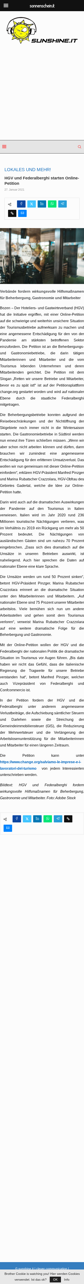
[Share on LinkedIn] (42, 204)
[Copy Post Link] (12, 213)
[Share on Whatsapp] (52, 204)
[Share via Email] (22, 213)
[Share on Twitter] (31, 204)
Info (66, 1279)
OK (55, 1279)
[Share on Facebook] (21, 204)
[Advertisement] (42, 92)
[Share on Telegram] (62, 204)
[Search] (79, 146)
